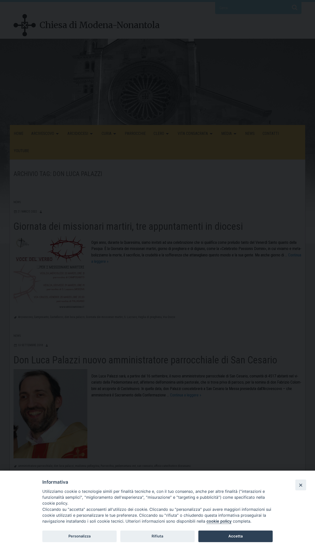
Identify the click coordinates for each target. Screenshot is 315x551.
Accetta (235, 536)
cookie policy (219, 521)
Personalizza (79, 536)
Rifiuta (157, 536)
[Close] (300, 485)
